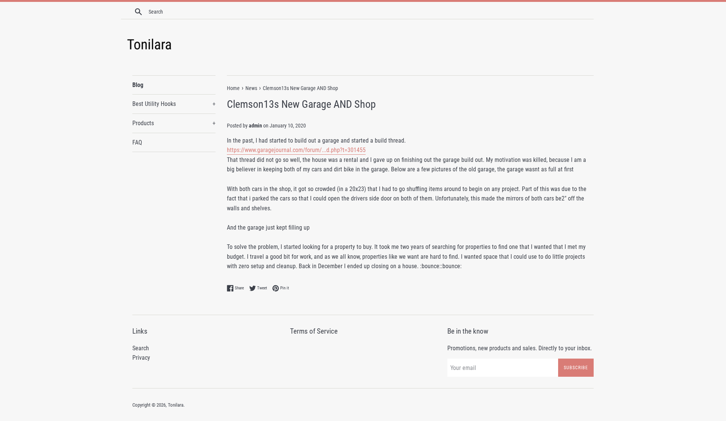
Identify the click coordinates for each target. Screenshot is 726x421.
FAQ (137, 142)
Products (174, 123)
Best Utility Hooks (174, 103)
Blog (137, 85)
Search (140, 348)
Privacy (141, 357)
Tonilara (175, 405)
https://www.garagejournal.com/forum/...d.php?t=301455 (296, 150)
